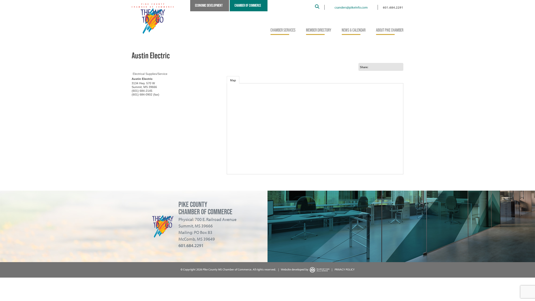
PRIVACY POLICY (345, 269)
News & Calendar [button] (354, 30)
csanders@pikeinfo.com (351, 7)
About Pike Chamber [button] (389, 30)
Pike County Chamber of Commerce (205, 208)
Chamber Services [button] (283, 30)
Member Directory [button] (318, 30)
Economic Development (209, 5)
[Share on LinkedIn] (399, 66)
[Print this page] (372, 66)
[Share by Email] (379, 66)
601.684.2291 (393, 7)
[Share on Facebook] (386, 66)
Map (233, 80)
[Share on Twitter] (392, 66)
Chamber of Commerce (247, 5)
